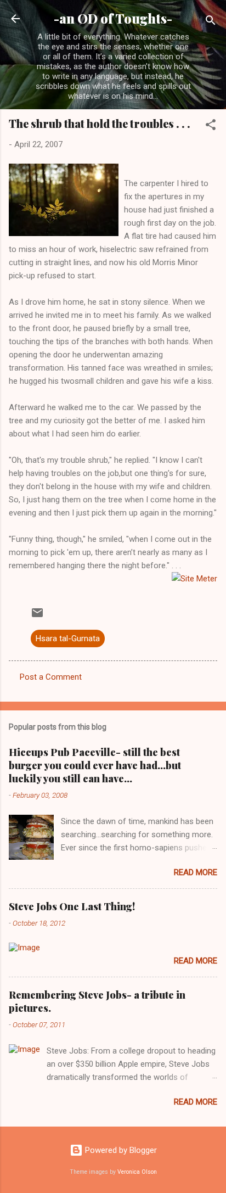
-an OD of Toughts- (113, 18)
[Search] (210, 22)
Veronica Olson (137, 1171)
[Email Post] (37, 616)
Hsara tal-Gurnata (68, 638)
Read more (195, 872)
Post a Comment (51, 677)
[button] (210, 126)
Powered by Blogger (120, 1150)
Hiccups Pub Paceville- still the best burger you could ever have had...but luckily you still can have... (95, 765)
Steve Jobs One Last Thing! (72, 906)
